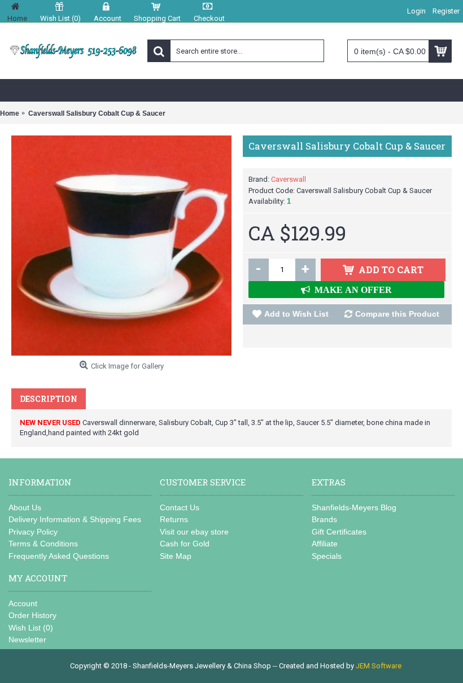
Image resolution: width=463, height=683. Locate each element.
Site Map (175, 556)
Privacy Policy (33, 531)
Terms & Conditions (43, 543)
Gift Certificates (339, 531)
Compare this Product (397, 313)
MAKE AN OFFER (351, 289)
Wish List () (30, 627)
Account (22, 603)
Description (48, 398)
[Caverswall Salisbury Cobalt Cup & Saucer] (121, 245)
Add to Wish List (296, 313)
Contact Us (179, 507)
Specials (327, 556)
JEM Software (378, 666)
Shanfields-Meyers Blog (354, 507)
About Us (24, 507)
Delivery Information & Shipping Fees (74, 519)
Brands (324, 519)
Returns (174, 519)
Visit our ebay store (194, 531)
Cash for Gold (184, 543)
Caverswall (288, 179)
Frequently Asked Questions (58, 556)
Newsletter (27, 639)
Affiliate (325, 543)
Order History (32, 615)
